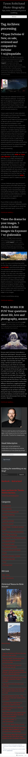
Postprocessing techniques (14, 59)
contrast (14, 244)
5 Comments (13, 328)
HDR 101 (5, 518)
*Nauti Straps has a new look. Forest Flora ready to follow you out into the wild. (14, 691)
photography (16, 69)
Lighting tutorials (8, 521)
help (13, 324)
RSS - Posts (6, 575)
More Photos (6, 643)
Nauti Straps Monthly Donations (13, 532)
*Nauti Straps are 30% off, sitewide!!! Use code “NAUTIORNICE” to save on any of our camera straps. (13, 729)
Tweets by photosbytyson (10, 496)
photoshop (5, 70)
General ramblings (16, 322)
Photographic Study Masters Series (14, 538)
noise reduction (6, 69)
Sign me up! (6, 459)
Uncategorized (7, 565)
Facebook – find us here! (12, 481)
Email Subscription (9, 443)
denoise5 (19, 65)
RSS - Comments (8, 578)
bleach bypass (6, 244)
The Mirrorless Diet (8, 559)
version (23, 72)
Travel (4, 562)
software (4, 72)
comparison (5, 65)
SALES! (4, 553)
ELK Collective (7, 509)
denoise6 (4, 67)
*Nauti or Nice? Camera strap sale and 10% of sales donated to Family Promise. (13, 660)
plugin (11, 70)
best (17, 63)
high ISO (11, 67)
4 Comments (19, 248)
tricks (6, 328)
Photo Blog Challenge (9, 535)
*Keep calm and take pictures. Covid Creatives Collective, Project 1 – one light (14, 679)
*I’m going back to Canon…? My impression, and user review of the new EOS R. (13, 698)
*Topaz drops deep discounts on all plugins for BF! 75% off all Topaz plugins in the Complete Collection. (14, 736)
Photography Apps (8, 541)
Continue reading (7, 212)
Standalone (11, 72)
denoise (12, 65)
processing (18, 70)
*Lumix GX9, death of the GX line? (13, 724)
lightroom (17, 67)
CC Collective (6, 506)
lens (22, 324)
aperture (12, 63)
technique (11, 248)
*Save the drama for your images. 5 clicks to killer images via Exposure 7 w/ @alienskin (14, 227)
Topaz (18, 72)
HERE (22, 175)
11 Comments (5, 74)
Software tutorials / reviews (10, 61)
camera (8, 324)
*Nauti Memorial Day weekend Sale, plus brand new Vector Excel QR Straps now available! (14, 714)
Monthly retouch (8, 524)
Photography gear (8, 544)
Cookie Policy (10, 750)
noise (23, 67)
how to (18, 324)
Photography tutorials (9, 547)
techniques (22, 326)
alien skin (19, 242)
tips (2, 328)
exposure (20, 244)
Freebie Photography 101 (10, 512)
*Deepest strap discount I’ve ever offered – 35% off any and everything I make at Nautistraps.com (14, 672)
